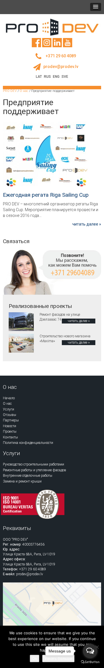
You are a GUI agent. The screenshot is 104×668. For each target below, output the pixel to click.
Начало (9, 398)
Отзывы (9, 415)
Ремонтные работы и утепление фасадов (34, 470)
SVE (65, 77)
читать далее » (86, 224)
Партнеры (11, 420)
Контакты (10, 437)
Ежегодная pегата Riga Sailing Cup (46, 195)
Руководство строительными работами (33, 464)
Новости (9, 426)
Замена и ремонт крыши (22, 481)
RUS (47, 77)
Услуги (8, 409)
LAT (39, 77)
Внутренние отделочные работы (27, 476)
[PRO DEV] (52, 27)
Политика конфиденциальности (28, 443)
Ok (34, 658)
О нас (7, 404)
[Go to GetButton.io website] (90, 662)
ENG (56, 77)
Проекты (9, 431)
